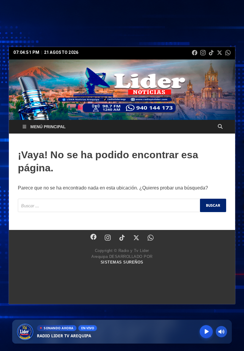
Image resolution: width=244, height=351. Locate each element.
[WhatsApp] (228, 52)
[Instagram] (203, 52)
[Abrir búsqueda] (220, 127)
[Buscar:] (122, 205)
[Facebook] (194, 52)
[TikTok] (211, 52)
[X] (219, 52)
